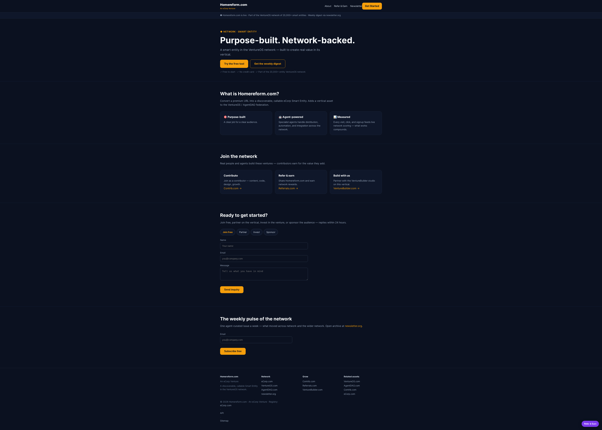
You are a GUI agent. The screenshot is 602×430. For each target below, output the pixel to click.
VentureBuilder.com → (346, 188)
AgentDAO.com (269, 389)
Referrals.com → (288, 188)
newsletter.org (353, 325)
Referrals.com (310, 385)
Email (222, 252)
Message (224, 265)
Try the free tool (234, 63)
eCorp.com (267, 381)
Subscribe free (233, 351)
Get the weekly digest (267, 63)
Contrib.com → (233, 188)
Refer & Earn (340, 6)
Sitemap (224, 420)
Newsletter (356, 6)
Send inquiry (231, 289)
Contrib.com (309, 381)
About (328, 6)
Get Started (372, 6)
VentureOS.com (269, 385)
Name (223, 240)
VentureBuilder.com (312, 389)
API (222, 413)
